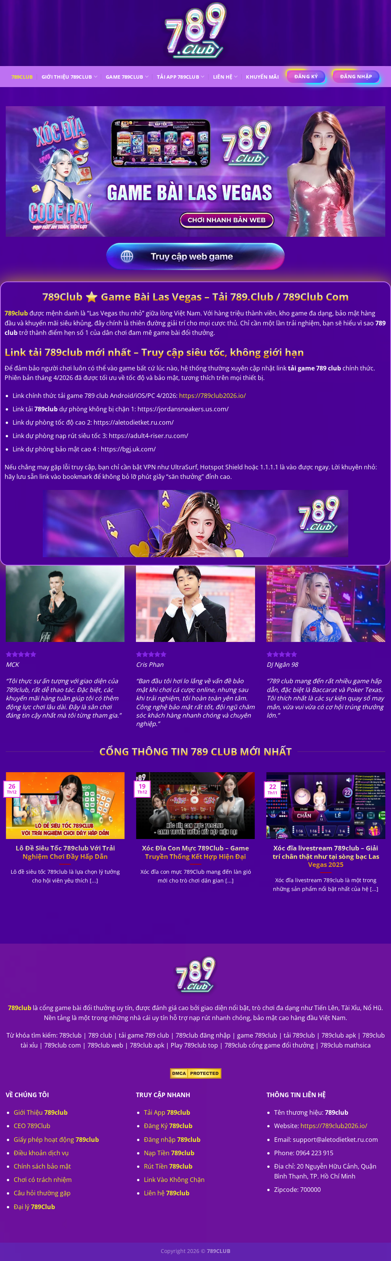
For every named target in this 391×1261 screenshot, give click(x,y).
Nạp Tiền (169, 1153)
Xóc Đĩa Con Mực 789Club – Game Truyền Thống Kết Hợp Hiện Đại (195, 852)
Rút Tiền (168, 1166)
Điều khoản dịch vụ (41, 1153)
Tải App (167, 1112)
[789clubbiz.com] (195, 33)
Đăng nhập (172, 1139)
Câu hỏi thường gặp (42, 1193)
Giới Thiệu (41, 1112)
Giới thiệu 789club (67, 76)
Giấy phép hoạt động (56, 1139)
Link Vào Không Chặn (174, 1179)
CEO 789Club (32, 1126)
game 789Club (124, 76)
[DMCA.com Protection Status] (195, 1073)
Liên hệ (223, 76)
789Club (22, 76)
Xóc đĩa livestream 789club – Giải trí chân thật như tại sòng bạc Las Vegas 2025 (326, 856)
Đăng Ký (168, 1126)
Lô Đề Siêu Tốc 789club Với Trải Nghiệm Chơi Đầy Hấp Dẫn (65, 852)
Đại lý (34, 1207)
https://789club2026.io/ (334, 1126)
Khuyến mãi (262, 76)
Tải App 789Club (178, 76)
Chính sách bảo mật (42, 1166)
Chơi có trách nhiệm (43, 1179)
